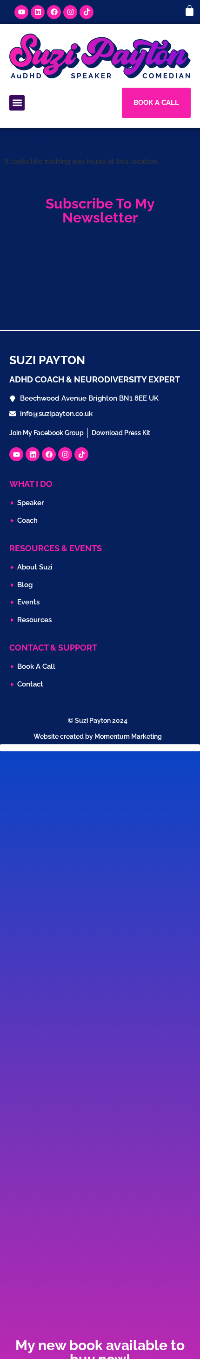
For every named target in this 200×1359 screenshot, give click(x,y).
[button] (17, 103)
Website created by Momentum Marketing (97, 736)
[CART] (189, 10)
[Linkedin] (38, 12)
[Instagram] (70, 12)
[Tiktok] (86, 12)
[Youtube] (21, 12)
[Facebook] (54, 12)
